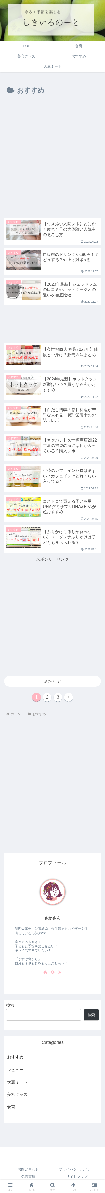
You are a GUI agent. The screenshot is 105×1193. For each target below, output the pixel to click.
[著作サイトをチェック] (45, 973)
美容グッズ (17, 1094)
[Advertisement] (52, 157)
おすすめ (15, 1057)
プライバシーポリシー (77, 1169)
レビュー (15, 1069)
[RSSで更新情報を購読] (60, 973)
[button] (94, 791)
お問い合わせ (28, 1169)
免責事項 (28, 1177)
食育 (11, 1107)
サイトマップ (76, 1177)
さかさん (52, 918)
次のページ (52, 681)
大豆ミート (17, 1082)
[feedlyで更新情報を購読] (52, 973)
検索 (10, 1005)
